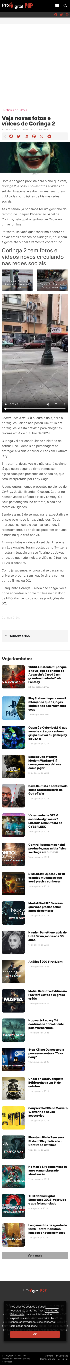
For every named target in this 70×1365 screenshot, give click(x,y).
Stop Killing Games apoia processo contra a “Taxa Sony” (46, 1053)
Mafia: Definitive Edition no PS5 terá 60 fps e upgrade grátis (47, 994)
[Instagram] (67, 15)
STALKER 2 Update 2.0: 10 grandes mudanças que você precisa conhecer (46, 877)
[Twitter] (61, 15)
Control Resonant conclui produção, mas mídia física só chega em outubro (47, 848)
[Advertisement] (35, 61)
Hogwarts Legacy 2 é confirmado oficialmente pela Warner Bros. (46, 1024)
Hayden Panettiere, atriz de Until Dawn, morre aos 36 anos (47, 936)
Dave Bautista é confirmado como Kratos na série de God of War (48, 789)
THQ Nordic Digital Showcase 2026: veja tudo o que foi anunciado (47, 1199)
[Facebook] (55, 15)
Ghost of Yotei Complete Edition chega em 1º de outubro (45, 1082)
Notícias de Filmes (15, 110)
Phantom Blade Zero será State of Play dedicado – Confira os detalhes (46, 1141)
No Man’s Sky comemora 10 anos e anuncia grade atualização (47, 1170)
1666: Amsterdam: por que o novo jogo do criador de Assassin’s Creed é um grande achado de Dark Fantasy (47, 674)
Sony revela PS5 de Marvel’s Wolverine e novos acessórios (48, 1111)
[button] (57, 5)
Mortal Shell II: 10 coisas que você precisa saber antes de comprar (45, 906)
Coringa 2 (8, 617)
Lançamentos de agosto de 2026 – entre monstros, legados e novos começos (47, 1229)
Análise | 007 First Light (45, 961)
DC (18, 617)
